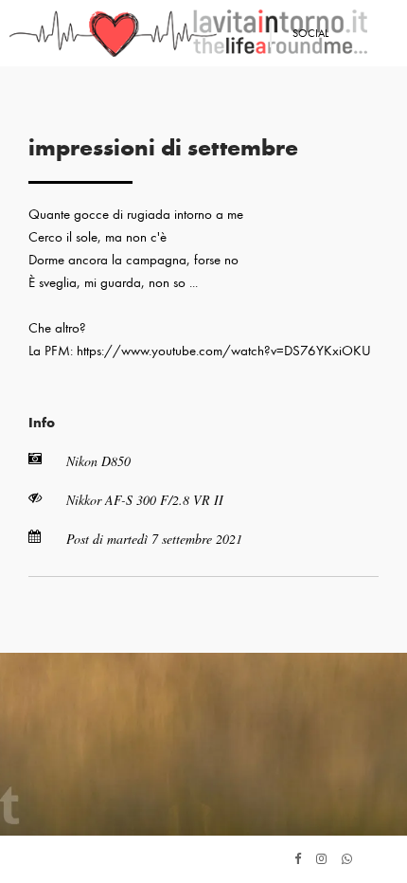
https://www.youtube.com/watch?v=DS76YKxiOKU (224, 350)
